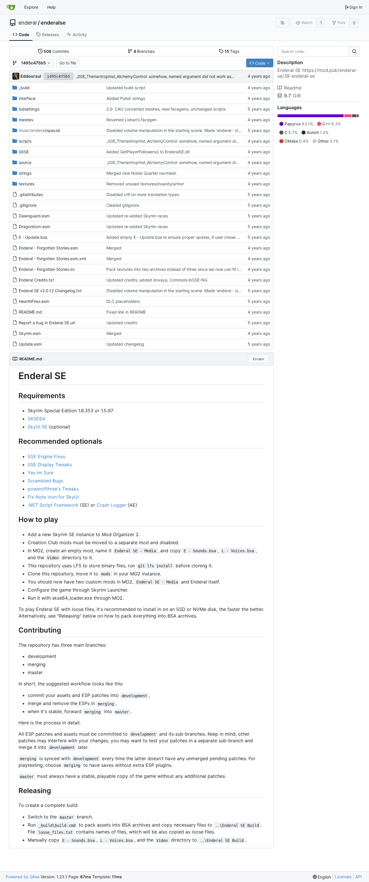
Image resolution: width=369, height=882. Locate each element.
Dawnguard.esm (34, 215)
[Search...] (354, 51)
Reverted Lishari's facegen (131, 119)
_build (24, 87)
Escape (258, 359)
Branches (144, 51)
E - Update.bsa (33, 237)
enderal (27, 23)
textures (26, 183)
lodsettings (29, 109)
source (25, 162)
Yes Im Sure (40, 473)
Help (51, 7)
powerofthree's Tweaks (53, 489)
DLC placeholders (123, 301)
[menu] (322, 876)
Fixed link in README (126, 311)
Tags (232, 51)
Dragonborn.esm (34, 226)
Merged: (114, 247)
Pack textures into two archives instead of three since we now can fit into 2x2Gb (182, 269)
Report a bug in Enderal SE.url (47, 322)
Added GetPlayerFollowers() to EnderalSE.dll (147, 151)
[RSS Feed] (282, 22)
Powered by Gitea (22, 876)
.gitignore (28, 205)
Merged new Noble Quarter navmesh (141, 173)
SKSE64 (36, 419)
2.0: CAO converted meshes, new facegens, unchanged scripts (166, 109)
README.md (30, 311)
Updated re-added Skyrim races (137, 215)
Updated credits (121, 322)
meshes (26, 119)
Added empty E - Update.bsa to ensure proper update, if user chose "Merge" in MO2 (186, 237)
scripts (25, 141)
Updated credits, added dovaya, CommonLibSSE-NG (156, 279)
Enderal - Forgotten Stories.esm (48, 247)
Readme (293, 88)
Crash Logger (111, 505)
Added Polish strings (125, 98)
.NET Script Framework (53, 505)
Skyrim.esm (30, 333)
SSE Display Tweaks (50, 464)
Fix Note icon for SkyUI (53, 497)
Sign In (355, 7)
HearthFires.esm (34, 301)
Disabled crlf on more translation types (142, 194)
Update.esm (30, 344)
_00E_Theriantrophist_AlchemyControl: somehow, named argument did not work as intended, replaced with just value (186, 76)
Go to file (67, 62)
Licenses (343, 876)
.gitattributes (31, 194)
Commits (56, 51)
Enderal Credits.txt (36, 279)
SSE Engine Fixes (46, 456)
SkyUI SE (38, 427)
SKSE (24, 151)
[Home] (11, 7)
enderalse (53, 23)
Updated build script (125, 87)
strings (25, 173)
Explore (31, 7)
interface (27, 98)
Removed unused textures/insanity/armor (145, 183)
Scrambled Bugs (45, 481)
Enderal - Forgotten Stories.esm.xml (52, 258)
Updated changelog (125, 344)
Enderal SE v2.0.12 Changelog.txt (50, 290)
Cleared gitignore (122, 205)
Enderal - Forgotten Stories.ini (46, 269)
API (358, 876)
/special (39, 130)
